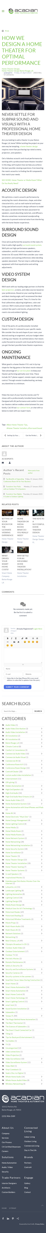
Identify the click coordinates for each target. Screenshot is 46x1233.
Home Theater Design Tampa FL (38, 539)
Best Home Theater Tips (17, 425)
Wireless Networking (14, 1084)
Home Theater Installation (16, 863)
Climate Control (12, 746)
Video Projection (12, 1055)
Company (5, 1133)
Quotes (14, 642)
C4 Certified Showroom (11, 1147)
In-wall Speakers (12, 874)
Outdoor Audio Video (14, 948)
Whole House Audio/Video (16, 1080)
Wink (11, 645)
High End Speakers (13, 789)
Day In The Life (30, 1150)
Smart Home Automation (16, 987)
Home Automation (9, 1163)
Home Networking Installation (18, 845)
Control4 (28, 1167)
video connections (13, 1051)
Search (38, 711)
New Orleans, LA (12, 940)
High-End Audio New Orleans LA (19, 796)
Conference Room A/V (14, 764)
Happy (25, 642)
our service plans (24, 371)
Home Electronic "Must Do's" (17, 817)
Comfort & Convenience (15, 750)
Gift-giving (10, 782)
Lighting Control (12, 898)
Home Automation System (16, 804)
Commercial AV (12, 761)
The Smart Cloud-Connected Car (19, 1030)
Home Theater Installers (17, 428)
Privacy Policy (39, 1224)
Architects (6, 1188)
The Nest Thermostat (14, 1023)
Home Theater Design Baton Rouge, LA (17, 71)
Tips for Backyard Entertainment (19, 1037)
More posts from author (34, 472)
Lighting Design (12, 901)
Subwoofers (10, 1012)
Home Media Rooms (14, 834)
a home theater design (29, 146)
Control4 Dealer (12, 771)
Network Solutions (13, 933)
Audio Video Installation (15, 732)
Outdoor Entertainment (15, 951)
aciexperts (8, 73)
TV (7, 1044)
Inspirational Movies (14, 877)
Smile (29, 642)
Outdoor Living (30, 1141)
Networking (10, 937)
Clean (18, 642)
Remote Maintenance (14, 962)
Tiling (8, 1034)
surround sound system (32, 245)
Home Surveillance (13, 852)
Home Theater (11, 856)
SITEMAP (12, 1208)
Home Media (11, 827)
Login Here (37, 629)
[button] (3, 11)
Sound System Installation (16, 1009)
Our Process (7, 1142)
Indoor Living (29, 1137)
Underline (15, 638)
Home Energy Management (17, 820)
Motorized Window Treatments (18, 919)
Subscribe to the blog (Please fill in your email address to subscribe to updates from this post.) (23, 679)
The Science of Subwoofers (16, 1026)
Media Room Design (14, 905)
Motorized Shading (13, 915)
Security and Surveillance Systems (19, 969)
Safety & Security (13, 966)
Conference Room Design (16, 768)
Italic (11, 638)
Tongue (37, 642)
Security (5, 1172)
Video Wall (10, 1066)
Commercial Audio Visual (16, 757)
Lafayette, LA (11, 887)
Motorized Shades (13, 912)
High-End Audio (12, 793)
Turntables (10, 1041)
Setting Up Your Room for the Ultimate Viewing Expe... (15, 435)
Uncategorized (11, 1048)
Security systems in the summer (18, 976)
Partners (27, 1163)
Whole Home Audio (13, 1077)
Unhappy (7, 645)
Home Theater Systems (15, 870)
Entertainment (11, 779)
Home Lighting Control (15, 824)
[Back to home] (23, 11)
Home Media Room (13, 831)
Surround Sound (35, 428)
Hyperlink (22, 638)
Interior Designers (9, 1183)
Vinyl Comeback (12, 1069)
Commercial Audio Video (15, 754)
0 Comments (9, 75)
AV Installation (12, 736)
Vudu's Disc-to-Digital (14, 1073)
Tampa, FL (9, 1016)
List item (7, 642)
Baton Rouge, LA (12, 743)
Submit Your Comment (17, 687)
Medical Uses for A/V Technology (19, 908)
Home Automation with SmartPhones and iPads (24, 807)
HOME (4, 1208)
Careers (5, 1151)
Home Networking (13, 842)
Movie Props (11, 923)
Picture (26, 638)
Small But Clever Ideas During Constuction (23, 980)
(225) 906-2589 (8, 1116)
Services (5, 1138)
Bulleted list (33, 638)
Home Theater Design (11, 69)
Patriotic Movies (12, 958)
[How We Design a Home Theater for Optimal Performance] (23, 94)
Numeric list (37, 638)
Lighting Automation (14, 894)
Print (7, 31)
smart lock (10, 1005)
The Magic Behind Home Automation (20, 1019)
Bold (7, 638)
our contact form (23, 407)
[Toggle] (42, 728)
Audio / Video (7, 1167)
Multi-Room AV (12, 930)
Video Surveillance (13, 1059)
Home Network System (15, 838)
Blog (26, 1188)
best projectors (8, 290)
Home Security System (15, 849)
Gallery (27, 1183)
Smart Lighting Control (15, 1001)
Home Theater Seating (15, 867)
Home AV (9, 813)
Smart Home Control (14, 994)
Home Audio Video (13, 800)
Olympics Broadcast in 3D (16, 944)
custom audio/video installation (18, 775)
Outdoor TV (10, 955)
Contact (27, 1192)
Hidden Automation (14, 786)
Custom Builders (8, 1192)
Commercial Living (31, 1146)
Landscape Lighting (13, 890)
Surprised (33, 642)
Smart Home (11, 983)
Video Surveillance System (16, 1062)
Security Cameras (13, 973)
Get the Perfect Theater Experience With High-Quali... (35, 435)
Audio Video (10, 725)
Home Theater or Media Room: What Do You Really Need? (23, 526)
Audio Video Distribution (16, 728)
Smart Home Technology (15, 998)
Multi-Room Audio (13, 926)
